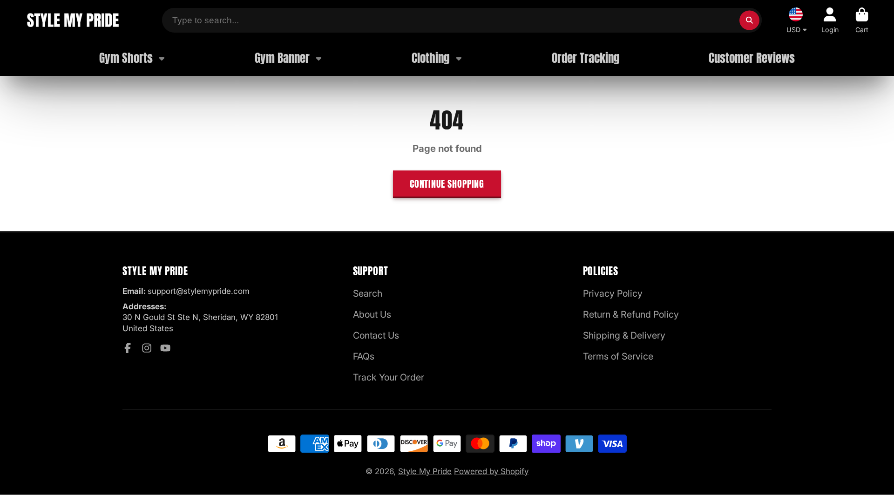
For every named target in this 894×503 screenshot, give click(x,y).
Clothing (431, 58)
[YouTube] (165, 348)
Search (367, 293)
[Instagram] (147, 348)
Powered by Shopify (491, 471)
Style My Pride (425, 471)
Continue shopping (447, 184)
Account (830, 20)
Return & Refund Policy (631, 314)
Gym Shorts (126, 58)
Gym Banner (282, 58)
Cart (862, 20)
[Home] (72, 20)
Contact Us (376, 335)
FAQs (363, 356)
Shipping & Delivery (624, 335)
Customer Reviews (752, 58)
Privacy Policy (613, 293)
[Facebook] (127, 348)
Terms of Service (618, 356)
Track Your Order (388, 377)
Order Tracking (586, 58)
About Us (372, 314)
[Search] (749, 20)
